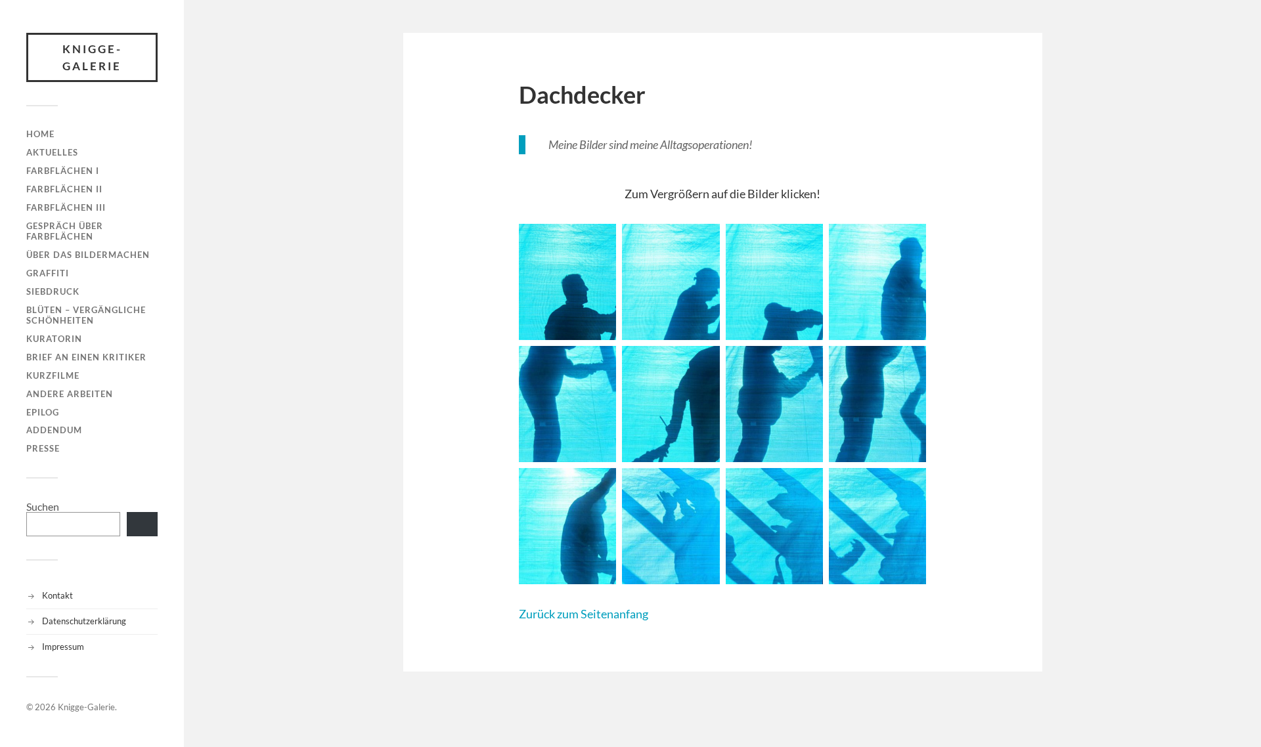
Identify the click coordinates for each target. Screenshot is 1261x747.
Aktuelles (52, 152)
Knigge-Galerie (92, 57)
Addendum (54, 430)
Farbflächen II (64, 189)
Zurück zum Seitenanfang (583, 614)
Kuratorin (54, 338)
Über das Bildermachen (88, 254)
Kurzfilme (52, 375)
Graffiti (47, 273)
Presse (43, 448)
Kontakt (57, 595)
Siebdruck (52, 291)
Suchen (42, 506)
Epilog (42, 412)
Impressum (63, 646)
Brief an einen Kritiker (86, 357)
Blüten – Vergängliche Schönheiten (86, 315)
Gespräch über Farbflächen (64, 231)
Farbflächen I (62, 170)
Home (40, 134)
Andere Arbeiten (69, 394)
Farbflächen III (66, 207)
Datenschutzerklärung (84, 621)
